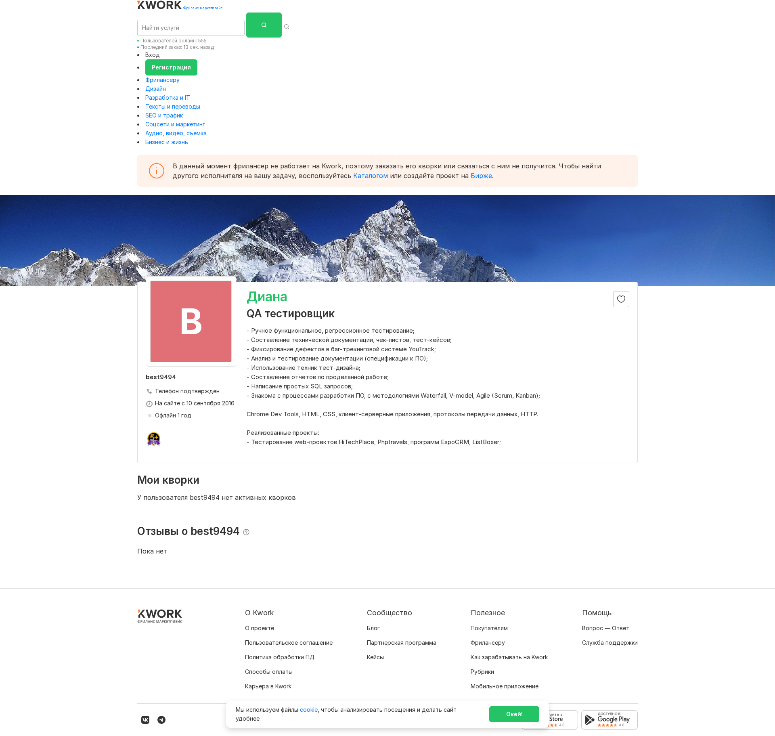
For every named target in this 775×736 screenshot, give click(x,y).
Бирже (481, 176)
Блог (373, 628)
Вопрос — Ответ (605, 628)
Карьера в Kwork (268, 686)
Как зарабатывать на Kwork (509, 657)
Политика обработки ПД (279, 657)
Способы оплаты (269, 671)
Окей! (514, 714)
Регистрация (171, 67)
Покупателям (489, 628)
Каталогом (370, 176)
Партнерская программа (401, 642)
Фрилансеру (162, 79)
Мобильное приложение (504, 686)
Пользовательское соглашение (289, 642)
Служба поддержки (610, 642)
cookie (309, 709)
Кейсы (375, 657)
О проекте (259, 628)
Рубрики (482, 671)
